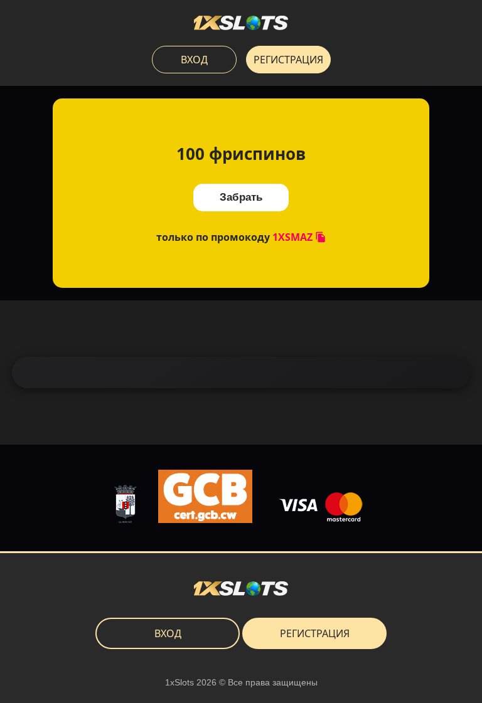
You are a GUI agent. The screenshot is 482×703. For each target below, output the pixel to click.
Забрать (241, 197)
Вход (194, 59)
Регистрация (288, 59)
